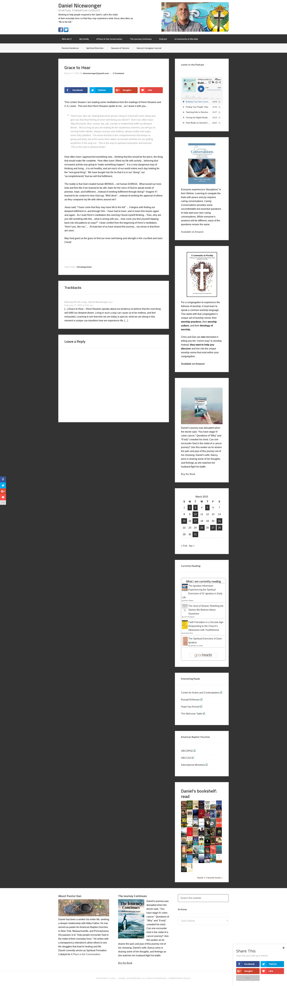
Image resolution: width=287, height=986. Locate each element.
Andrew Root (188, 633)
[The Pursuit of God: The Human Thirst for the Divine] (196, 845)
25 (201, 527)
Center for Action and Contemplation (200, 692)
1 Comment (118, 73)
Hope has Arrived (190, 706)
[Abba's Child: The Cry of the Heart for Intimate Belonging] (184, 808)
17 (195, 521)
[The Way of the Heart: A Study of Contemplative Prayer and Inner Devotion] (219, 862)
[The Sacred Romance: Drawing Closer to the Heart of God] (184, 853)
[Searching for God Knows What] (190, 853)
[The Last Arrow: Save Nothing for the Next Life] (207, 835)
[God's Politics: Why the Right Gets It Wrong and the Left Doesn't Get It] (213, 826)
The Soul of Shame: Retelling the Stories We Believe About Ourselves (205, 610)
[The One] (184, 844)
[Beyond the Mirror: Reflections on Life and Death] (213, 808)
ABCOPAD (187, 751)
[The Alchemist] (196, 808)
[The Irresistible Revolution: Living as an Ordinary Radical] (196, 835)
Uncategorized (84, 267)
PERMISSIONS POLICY (180, 978)
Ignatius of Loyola (196, 645)
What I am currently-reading (203, 581)
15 (184, 521)
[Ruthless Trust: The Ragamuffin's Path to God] (219, 844)
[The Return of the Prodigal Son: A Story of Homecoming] (213, 844)
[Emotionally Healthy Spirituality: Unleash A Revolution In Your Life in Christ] (196, 826)
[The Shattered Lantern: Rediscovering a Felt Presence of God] (207, 853)
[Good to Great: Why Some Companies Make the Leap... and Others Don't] (219, 826)
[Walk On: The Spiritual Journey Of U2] (213, 861)
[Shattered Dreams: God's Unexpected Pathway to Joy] (201, 853)
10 (195, 514)
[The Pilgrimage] (190, 844)
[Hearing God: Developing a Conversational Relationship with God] (184, 835)
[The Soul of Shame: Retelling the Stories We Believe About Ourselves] (185, 612)
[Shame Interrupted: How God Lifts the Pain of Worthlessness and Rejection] (196, 853)
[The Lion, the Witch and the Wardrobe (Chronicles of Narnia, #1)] (213, 835)
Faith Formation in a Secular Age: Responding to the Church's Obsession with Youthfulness (206, 626)
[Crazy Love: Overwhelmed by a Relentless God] (201, 817)
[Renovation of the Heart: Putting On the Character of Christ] (207, 844)
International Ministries (193, 765)
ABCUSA (186, 758)
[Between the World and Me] (207, 808)
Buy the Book (188, 474)
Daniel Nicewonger (79, 5)
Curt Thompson (189, 617)
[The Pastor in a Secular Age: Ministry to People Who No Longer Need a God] (190, 862)
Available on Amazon (192, 232)
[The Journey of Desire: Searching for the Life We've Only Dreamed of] (201, 835)
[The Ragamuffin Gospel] (201, 845)
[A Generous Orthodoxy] (207, 826)
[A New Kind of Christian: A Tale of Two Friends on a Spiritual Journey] (219, 836)
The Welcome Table (192, 713)
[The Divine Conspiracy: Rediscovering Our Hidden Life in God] (184, 826)
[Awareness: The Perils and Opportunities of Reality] (201, 808)
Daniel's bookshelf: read (199, 793)
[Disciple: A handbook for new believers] (219, 817)
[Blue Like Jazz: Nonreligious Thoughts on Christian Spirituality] (219, 809)
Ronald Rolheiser (190, 699)
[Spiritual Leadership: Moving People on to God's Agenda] (184, 862)
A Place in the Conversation (85, 954)
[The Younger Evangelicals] (190, 871)
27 (213, 527)
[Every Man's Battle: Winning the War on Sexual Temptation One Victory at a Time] (201, 826)
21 (219, 521)
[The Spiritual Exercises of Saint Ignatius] (185, 645)
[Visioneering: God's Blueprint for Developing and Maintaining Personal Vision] (207, 862)
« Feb (184, 545)
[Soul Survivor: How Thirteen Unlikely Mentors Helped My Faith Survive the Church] (219, 853)
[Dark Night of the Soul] (207, 817)
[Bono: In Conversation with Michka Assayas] (184, 817)
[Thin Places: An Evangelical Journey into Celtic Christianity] (196, 862)
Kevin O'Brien (188, 600)
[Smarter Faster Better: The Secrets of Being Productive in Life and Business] (213, 853)
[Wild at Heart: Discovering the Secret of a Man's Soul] (184, 871)
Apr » (191, 545)
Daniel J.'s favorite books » (210, 877)
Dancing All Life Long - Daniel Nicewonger (86, 302)
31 (195, 534)
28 (219, 527)
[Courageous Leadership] (196, 817)
